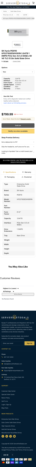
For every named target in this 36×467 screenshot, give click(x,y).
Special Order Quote (8, 394)
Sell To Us (5, 401)
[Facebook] (3, 436)
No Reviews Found (8, 299)
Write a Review (18, 294)
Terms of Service (23, 450)
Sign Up (29, 343)
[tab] (9, 172)
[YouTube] (14, 436)
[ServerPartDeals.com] (16, 317)
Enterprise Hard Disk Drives (10, 419)
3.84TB (25, 15)
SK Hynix (5, 61)
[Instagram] (10, 436)
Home (5, 11)
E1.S (18, 15)
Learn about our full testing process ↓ (15, 103)
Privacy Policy (11, 450)
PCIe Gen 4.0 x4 (8, 15)
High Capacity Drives (8, 426)
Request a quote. (26, 119)
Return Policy (6, 398)
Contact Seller (17, 61)
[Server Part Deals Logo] (18, 2)
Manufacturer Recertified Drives (12, 432)
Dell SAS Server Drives (9, 429)
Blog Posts (5, 408)
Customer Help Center (8, 391)
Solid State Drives (15, 11)
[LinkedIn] (6, 436)
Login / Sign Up (6, 404)
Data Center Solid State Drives (11, 422)
